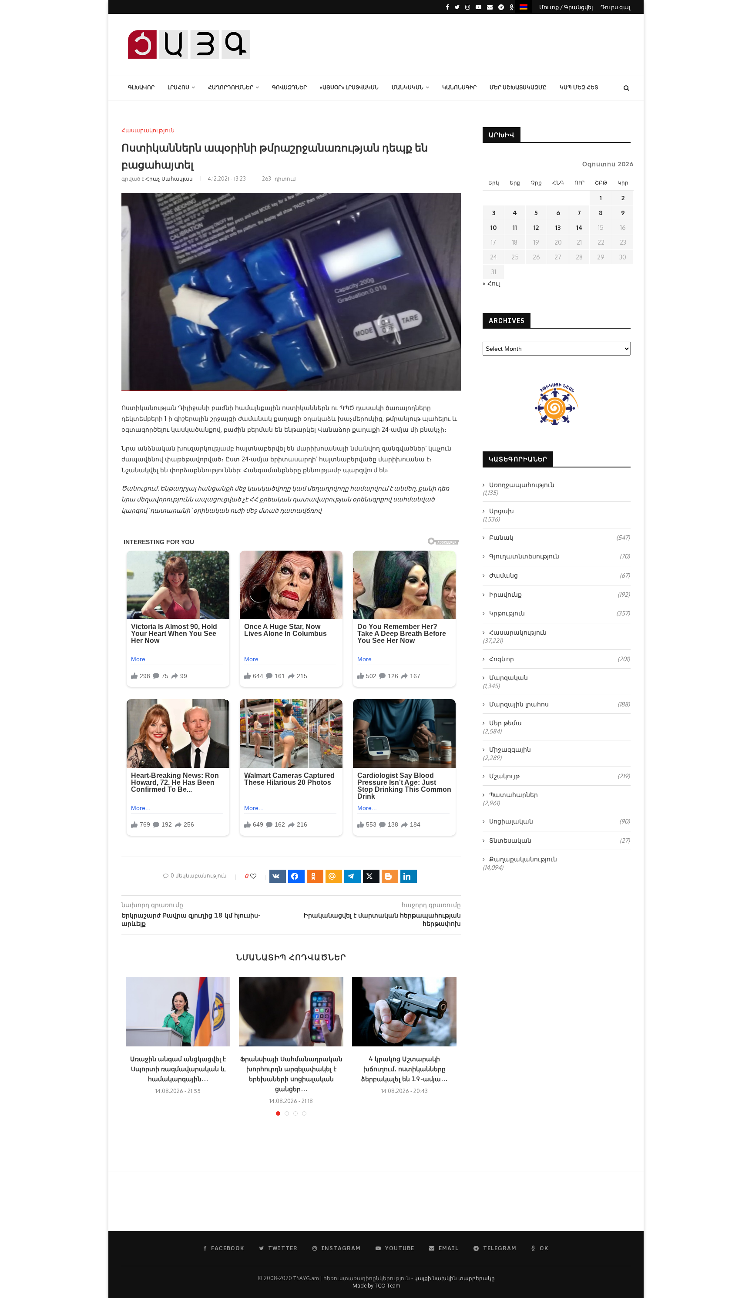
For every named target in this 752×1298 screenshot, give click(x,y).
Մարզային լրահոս (559, 704)
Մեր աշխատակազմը (518, 87)
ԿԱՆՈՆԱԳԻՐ (459, 87)
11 (515, 227)
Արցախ (501, 510)
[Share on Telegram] (352, 876)
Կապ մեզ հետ (579, 87)
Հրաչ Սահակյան (169, 178)
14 (579, 227)
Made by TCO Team (376, 1285)
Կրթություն (559, 613)
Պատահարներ (513, 794)
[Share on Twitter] (371, 876)
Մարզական (508, 677)
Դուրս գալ (616, 6)
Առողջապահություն (521, 484)
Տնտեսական (559, 840)
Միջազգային (510, 749)
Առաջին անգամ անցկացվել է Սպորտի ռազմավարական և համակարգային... (178, 1069)
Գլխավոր (141, 87)
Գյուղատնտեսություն (559, 556)
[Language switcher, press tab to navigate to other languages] (523, 6)
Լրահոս (178, 87)
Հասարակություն (148, 130)
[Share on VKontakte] (277, 876)
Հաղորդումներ (230, 87)
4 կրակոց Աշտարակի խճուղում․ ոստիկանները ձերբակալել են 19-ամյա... (404, 1069)
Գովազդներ (289, 87)
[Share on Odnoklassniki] (315, 876)
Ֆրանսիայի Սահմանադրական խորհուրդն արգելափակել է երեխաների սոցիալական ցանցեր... (291, 1074)
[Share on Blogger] (390, 876)
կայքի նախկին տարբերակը (454, 1278)
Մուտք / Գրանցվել (566, 6)
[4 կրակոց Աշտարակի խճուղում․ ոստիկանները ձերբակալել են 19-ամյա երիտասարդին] (404, 1011)
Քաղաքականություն (523, 859)
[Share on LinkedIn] (408, 876)
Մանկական (407, 87)
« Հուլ (491, 283)
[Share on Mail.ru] (334, 876)
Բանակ (559, 537)
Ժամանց (559, 575)
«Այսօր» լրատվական (349, 87)
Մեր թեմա (505, 722)
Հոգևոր (559, 658)
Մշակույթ (559, 776)
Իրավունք (559, 594)
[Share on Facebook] (296, 876)
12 (536, 227)
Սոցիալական (559, 821)
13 (558, 227)
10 (493, 227)
